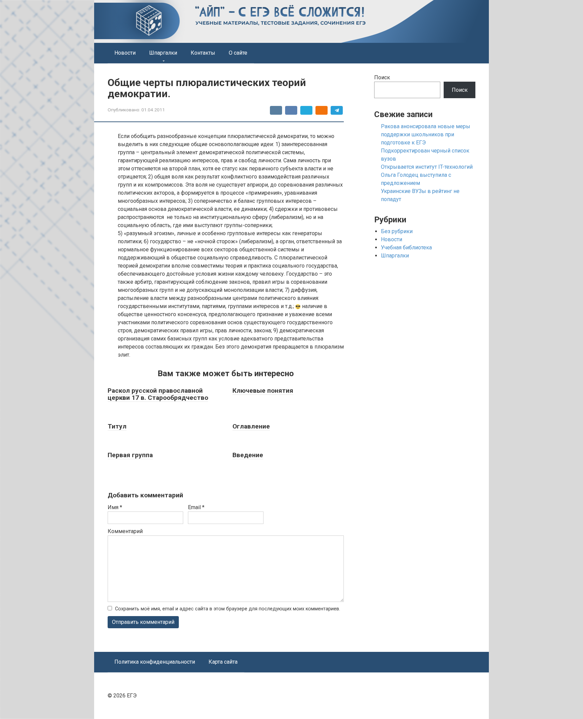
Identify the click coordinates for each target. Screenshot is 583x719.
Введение (247, 455)
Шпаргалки (163, 53)
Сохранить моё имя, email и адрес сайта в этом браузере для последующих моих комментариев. (227, 609)
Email (196, 507)
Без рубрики (397, 231)
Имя (115, 507)
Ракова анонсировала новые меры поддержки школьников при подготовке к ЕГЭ (425, 134)
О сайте (238, 53)
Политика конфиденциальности (154, 662)
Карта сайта (223, 662)
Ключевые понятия (262, 390)
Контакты (203, 53)
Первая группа (130, 455)
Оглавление (251, 426)
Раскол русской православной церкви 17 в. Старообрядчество (158, 394)
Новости (125, 53)
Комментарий (125, 531)
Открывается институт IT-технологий (427, 167)
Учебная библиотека (406, 247)
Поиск (382, 77)
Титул (117, 426)
